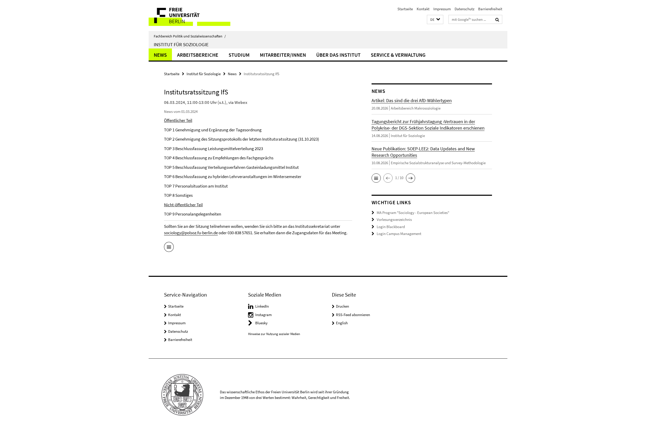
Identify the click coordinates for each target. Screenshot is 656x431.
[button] (435, 19)
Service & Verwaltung (398, 55)
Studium (239, 55)
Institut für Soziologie (181, 44)
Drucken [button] (342, 306)
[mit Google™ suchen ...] (497, 19)
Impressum (442, 8)
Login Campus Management (399, 233)
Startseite (405, 8)
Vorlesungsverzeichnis (394, 219)
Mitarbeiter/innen (283, 55)
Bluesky (261, 322)
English (342, 322)
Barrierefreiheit (490, 8)
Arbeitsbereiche (197, 55)
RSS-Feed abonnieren (353, 314)
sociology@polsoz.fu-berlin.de (191, 233)
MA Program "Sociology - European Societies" (413, 212)
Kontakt (423, 8)
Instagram (263, 314)
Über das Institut (338, 55)
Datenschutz (464, 8)
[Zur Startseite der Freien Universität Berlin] (191, 15)
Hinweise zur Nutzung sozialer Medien (274, 334)
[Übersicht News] (169, 248)
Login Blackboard (391, 226)
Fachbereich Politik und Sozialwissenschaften (190, 36)
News (160, 55)
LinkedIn (262, 306)
